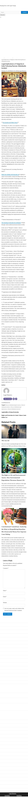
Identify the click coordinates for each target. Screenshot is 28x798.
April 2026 (3, 732)
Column (2, 635)
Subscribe (3, 14)
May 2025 (2, 772)
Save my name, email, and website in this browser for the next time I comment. (14, 609)
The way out (5, 440)
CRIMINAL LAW (4, 642)
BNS (4, 25)
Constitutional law (9, 32)
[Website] (16, 399)
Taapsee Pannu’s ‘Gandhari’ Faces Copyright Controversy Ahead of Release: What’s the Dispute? (12, 706)
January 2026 (3, 743)
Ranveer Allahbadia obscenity (14, 409)
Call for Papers (5, 50)
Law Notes (3, 678)
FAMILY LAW (3, 660)
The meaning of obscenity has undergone (11, 222)
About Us (3, 48)
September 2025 (4, 757)
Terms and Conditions (7, 46)
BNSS (4, 28)
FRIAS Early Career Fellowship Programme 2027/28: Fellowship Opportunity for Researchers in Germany (14, 714)
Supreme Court (8, 37)
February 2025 (4, 782)
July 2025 (2, 764)
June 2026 (3, 725)
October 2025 (4, 754)
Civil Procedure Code (6, 631)
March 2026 (3, 736)
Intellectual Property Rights (8, 671)
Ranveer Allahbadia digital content (13, 405)
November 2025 (4, 750)
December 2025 (4, 747)
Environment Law (5, 649)
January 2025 (3, 786)
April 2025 (3, 775)
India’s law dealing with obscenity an (10, 174)
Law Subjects (4, 18)
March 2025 (3, 779)
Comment (6, 568)
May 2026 (2, 729)
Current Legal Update (7, 35)
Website (5, 602)
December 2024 (4, 790)
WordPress (19, 795)
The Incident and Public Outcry (10, 122)
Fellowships (4, 54)
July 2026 (2, 721)
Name (5, 590)
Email (5, 596)
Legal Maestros (11, 2)
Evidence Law (7, 21)
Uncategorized (4, 685)
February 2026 (4, 739)
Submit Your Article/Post (8, 44)
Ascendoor (7, 795)
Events (2, 52)
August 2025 (3, 761)
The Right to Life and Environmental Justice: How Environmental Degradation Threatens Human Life (13, 477)
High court (3, 667)
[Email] (14, 399)
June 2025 (3, 768)
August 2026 (3, 718)
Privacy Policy (5, 42)
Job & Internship (5, 40)
